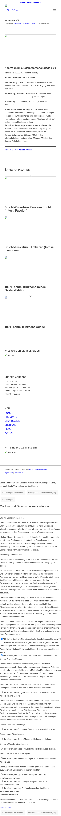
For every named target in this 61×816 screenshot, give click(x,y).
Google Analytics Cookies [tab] (11, 658)
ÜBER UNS (10, 424)
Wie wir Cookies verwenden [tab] (12, 517)
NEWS (8, 428)
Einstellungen (7, 499)
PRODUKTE (11, 416)
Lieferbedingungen (40, 469)
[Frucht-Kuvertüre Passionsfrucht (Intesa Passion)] (30, 178)
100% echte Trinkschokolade (25, 327)
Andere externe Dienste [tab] (10, 695)
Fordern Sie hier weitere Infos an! (19, 149)
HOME (8, 412)
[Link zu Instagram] (54, 476)
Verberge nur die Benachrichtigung (42, 492)
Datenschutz (18, 472)
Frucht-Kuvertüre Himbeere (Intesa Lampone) (29, 248)
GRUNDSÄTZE (12, 420)
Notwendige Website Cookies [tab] (12, 554)
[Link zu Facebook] (50, 476)
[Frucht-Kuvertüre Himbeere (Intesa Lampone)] (30, 218)
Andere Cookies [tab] (7, 761)
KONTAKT (10, 432)
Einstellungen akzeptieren (12, 492)
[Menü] (54, 10)
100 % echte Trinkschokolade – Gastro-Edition (26, 288)
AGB (31, 469)
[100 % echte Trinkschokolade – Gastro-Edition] (30, 258)
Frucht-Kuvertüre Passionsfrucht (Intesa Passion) (28, 208)
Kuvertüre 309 (12, 20)
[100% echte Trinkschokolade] (30, 298)
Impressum (9, 472)
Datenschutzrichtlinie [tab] (9, 794)
